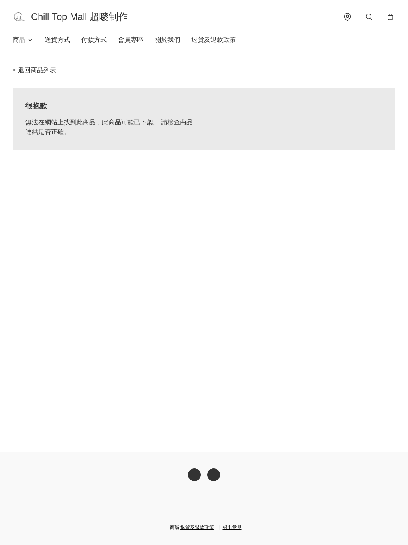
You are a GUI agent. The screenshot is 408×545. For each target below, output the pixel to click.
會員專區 (130, 39)
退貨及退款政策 (213, 39)
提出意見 (232, 527)
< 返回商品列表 (34, 70)
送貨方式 (57, 39)
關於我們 (167, 39)
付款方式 (94, 39)
